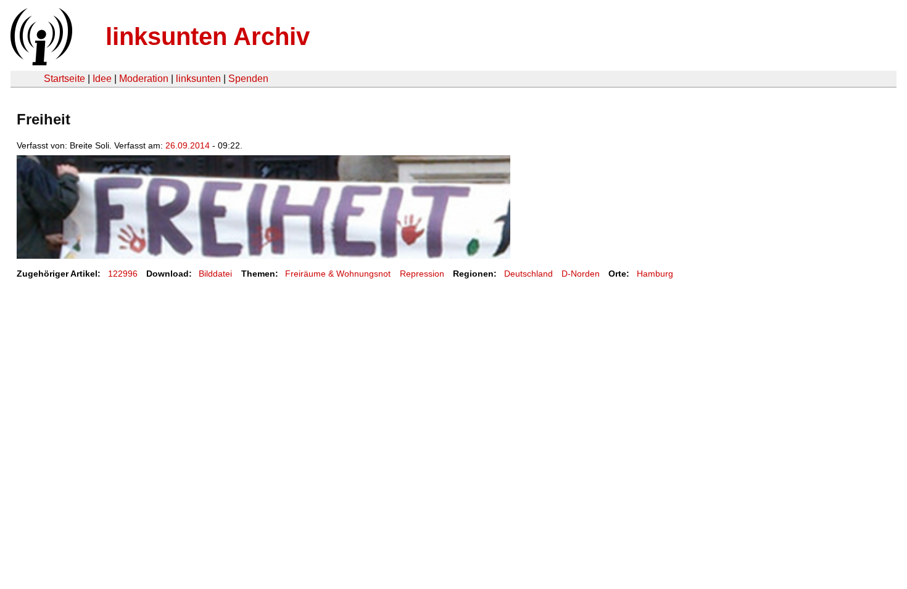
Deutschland (528, 273)
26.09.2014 (187, 145)
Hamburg (655, 273)
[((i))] (40, 62)
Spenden (248, 78)
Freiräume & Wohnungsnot (338, 273)
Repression (422, 273)
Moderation (143, 78)
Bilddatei (215, 273)
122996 (123, 273)
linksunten (198, 78)
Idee (102, 78)
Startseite (64, 78)
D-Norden (580, 273)
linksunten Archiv (208, 36)
